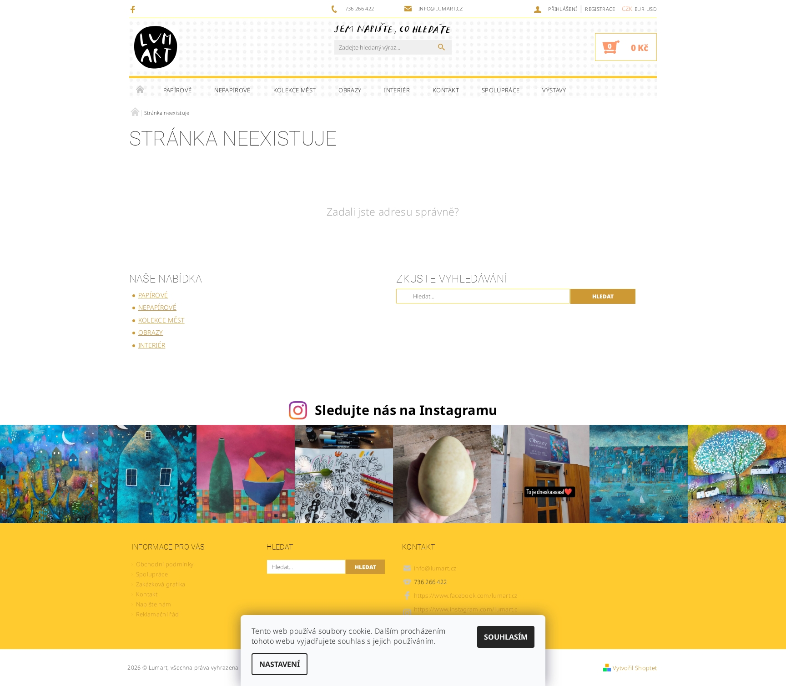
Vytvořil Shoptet (635, 668)
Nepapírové (232, 90)
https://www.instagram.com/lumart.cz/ (466, 613)
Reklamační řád (157, 614)
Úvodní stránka (140, 90)
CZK (627, 9)
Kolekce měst (294, 90)
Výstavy (554, 90)
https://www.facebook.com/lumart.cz (466, 595)
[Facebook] (134, 9)
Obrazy (349, 90)
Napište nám (153, 604)
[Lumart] (155, 47)
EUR (640, 8)
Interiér (397, 90)
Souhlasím (506, 637)
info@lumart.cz (435, 568)
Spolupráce (500, 90)
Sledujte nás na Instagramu (406, 410)
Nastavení (279, 664)
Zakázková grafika (160, 584)
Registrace (600, 8)
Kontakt (446, 90)
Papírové (177, 90)
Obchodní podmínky (164, 564)
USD (651, 8)
